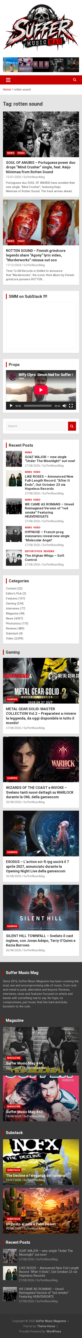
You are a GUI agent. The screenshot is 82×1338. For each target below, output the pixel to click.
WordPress (54, 1331)
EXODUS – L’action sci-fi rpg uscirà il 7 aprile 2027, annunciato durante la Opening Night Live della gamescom (37, 866)
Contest (11, 588)
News (10, 153)
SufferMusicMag (34, 177)
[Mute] (64, 406)
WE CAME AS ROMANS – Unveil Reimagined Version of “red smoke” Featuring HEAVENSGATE (49, 510)
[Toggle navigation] (8, 79)
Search (72, 426)
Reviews (49, 551)
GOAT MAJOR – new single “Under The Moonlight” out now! (50, 459)
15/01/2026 (13, 177)
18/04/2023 (13, 1116)
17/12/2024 (13, 265)
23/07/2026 (13, 1180)
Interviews (12, 608)
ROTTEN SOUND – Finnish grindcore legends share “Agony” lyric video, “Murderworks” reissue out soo (35, 255)
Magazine (12, 613)
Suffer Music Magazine (51, 1321)
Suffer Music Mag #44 (24, 1063)
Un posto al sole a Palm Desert (31, 1224)
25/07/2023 (13, 1067)
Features (12, 598)
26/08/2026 (13, 802)
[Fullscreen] (71, 406)
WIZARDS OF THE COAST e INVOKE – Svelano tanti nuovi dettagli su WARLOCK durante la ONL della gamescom (39, 792)
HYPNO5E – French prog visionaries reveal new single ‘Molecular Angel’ (47, 536)
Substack (12, 633)
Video (21, 153)
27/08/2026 (32, 465)
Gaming (11, 603)
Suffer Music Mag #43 (24, 1112)
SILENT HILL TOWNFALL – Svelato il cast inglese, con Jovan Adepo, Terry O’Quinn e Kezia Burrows (40, 940)
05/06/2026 (13, 1228)
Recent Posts (21, 445)
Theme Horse (46, 1326)
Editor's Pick (33, 551)
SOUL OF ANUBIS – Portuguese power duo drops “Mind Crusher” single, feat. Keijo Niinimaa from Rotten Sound (40, 167)
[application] (41, 390)
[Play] (11, 406)
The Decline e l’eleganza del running (35, 1175)
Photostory (13, 623)
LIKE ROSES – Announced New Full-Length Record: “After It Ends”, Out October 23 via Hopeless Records (49, 482)
